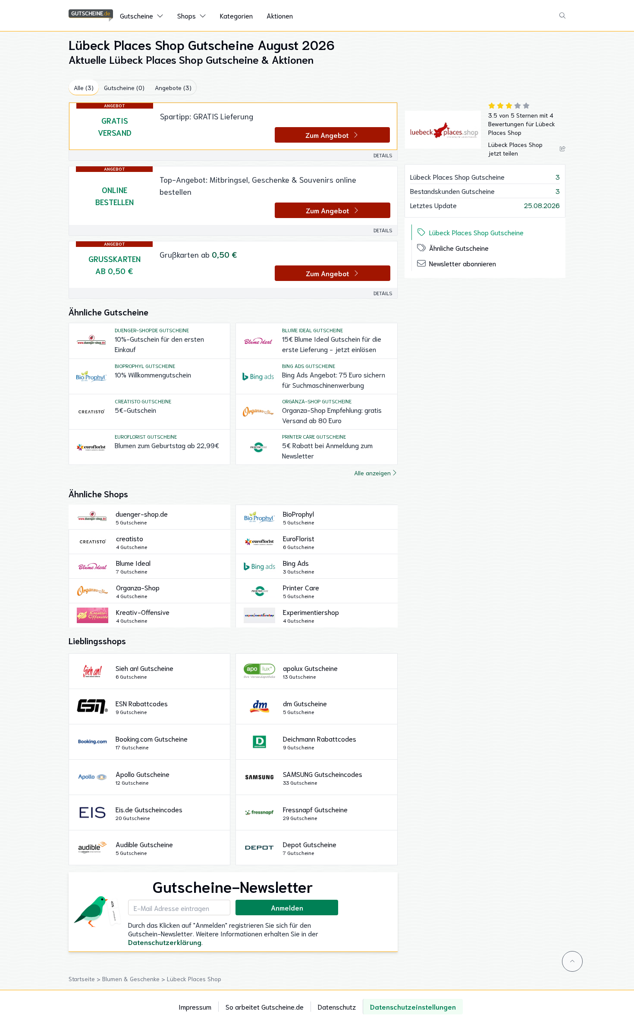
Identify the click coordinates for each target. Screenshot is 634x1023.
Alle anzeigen (372, 473)
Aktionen (280, 15)
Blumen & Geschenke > (134, 978)
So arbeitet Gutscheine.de (265, 1006)
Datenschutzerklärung (164, 941)
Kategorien (236, 15)
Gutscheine (136, 15)
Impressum (195, 1006)
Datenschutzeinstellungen (413, 1006)
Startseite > (85, 978)
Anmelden (287, 907)
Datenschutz (337, 1006)
